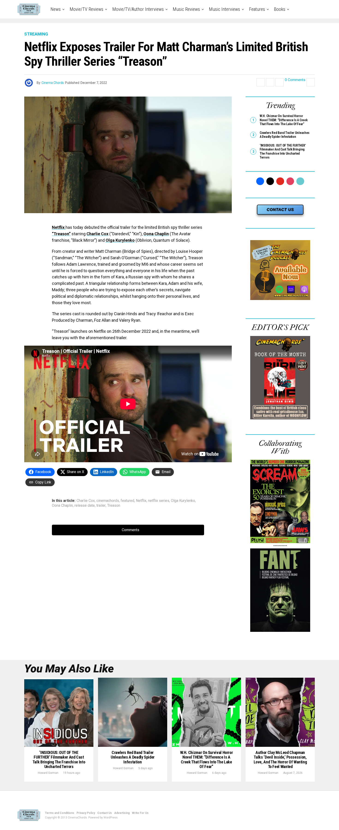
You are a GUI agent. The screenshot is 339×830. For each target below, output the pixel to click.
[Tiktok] (300, 181)
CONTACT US (280, 209)
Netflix (58, 227)
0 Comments (295, 80)
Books (279, 9)
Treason (113, 505)
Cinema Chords (53, 83)
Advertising (122, 813)
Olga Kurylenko (120, 240)
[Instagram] (290, 181)
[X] (270, 181)
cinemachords (107, 501)
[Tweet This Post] (270, 82)
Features (257, 9)
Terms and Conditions (59, 813)
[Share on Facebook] (260, 82)
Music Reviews (186, 9)
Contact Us (104, 813)
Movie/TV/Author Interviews (138, 9)
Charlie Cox (97, 233)
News (56, 9)
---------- (280, 545)
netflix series (158, 501)
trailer (101, 505)
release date (84, 505)
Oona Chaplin (156, 233)
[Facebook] (260, 181)
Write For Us (140, 813)
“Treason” (61, 233)
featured (127, 501)
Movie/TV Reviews (86, 9)
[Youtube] (280, 181)
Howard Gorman (48, 772)
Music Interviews (224, 9)
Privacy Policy (86, 813)
